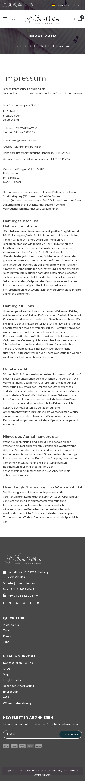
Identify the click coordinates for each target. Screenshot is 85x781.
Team (7, 630)
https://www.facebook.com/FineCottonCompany (52, 93)
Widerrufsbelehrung (17, 703)
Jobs (6, 641)
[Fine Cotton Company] (42, 19)
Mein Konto (11, 624)
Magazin (8, 674)
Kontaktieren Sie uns (18, 662)
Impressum (11, 691)
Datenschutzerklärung (19, 685)
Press (7, 636)
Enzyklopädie (12, 680)
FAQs (7, 668)
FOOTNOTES (42, 46)
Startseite (21, 46)
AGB (6, 697)
